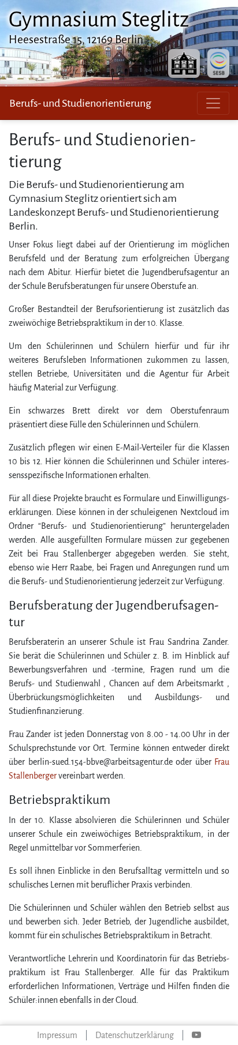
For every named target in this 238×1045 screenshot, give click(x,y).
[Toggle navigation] (213, 103)
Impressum (57, 1035)
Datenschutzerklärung (134, 1035)
